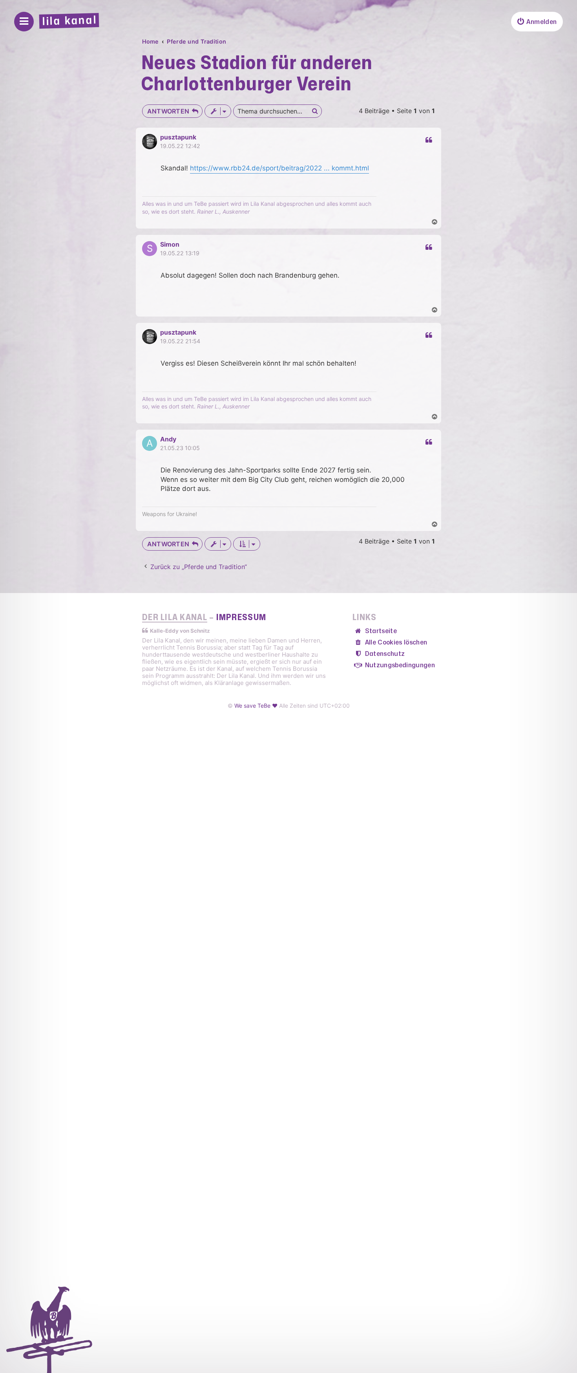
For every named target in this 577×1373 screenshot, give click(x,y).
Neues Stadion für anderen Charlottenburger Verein (257, 73)
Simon (169, 244)
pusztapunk (178, 137)
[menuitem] (537, 21)
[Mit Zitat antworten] (428, 140)
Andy (168, 439)
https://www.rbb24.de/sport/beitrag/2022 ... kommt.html (279, 168)
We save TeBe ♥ (256, 705)
